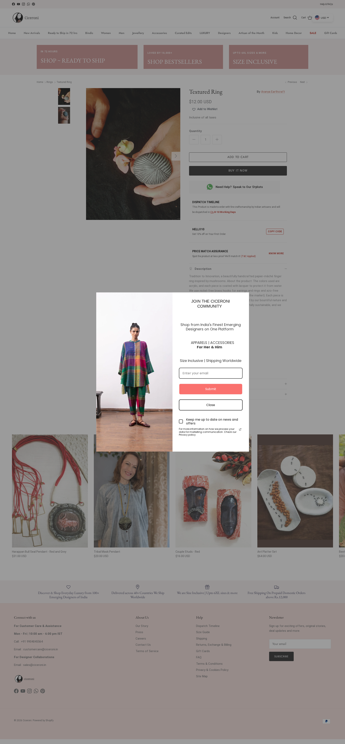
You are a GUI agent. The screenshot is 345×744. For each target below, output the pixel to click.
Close (210, 405)
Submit (210, 389)
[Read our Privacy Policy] (240, 429)
